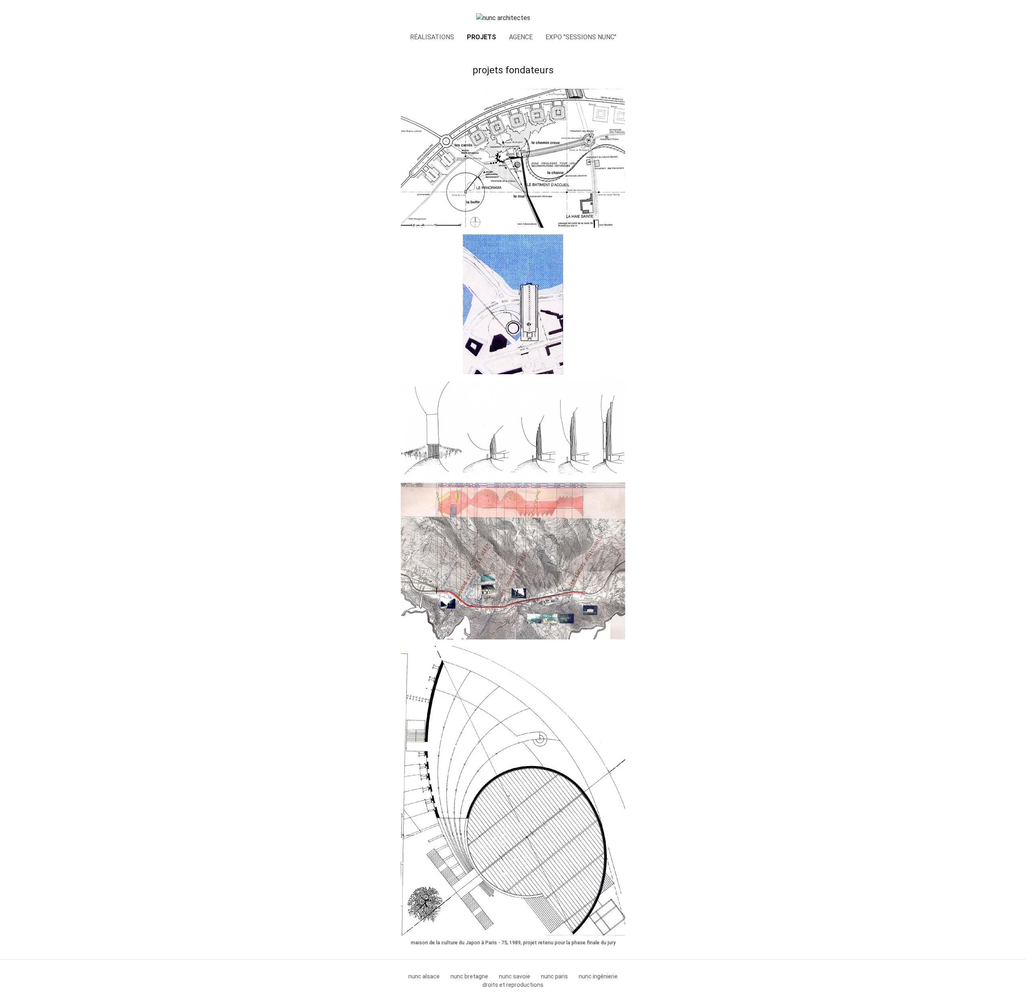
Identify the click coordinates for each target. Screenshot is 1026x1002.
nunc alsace (424, 976)
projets (481, 37)
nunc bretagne (469, 976)
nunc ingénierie (598, 976)
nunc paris (554, 976)
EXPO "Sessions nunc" (580, 37)
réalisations (432, 37)
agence (521, 37)
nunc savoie (514, 976)
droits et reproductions (513, 985)
